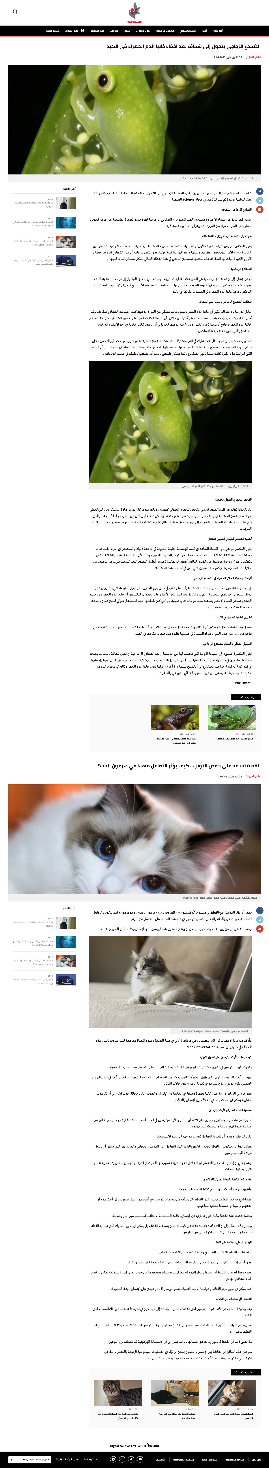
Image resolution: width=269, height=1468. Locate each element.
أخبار (204, 30)
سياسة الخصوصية (183, 1459)
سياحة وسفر (52, 30)
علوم (127, 30)
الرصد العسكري (188, 30)
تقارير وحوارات (143, 30)
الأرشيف (160, 1459)
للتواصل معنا (209, 1459)
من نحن (256, 1459)
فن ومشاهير (97, 30)
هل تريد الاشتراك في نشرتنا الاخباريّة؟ (77, 1459)
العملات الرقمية (165, 30)
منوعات (114, 30)
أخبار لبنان (218, 30)
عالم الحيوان (72, 30)
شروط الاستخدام (234, 1459)
